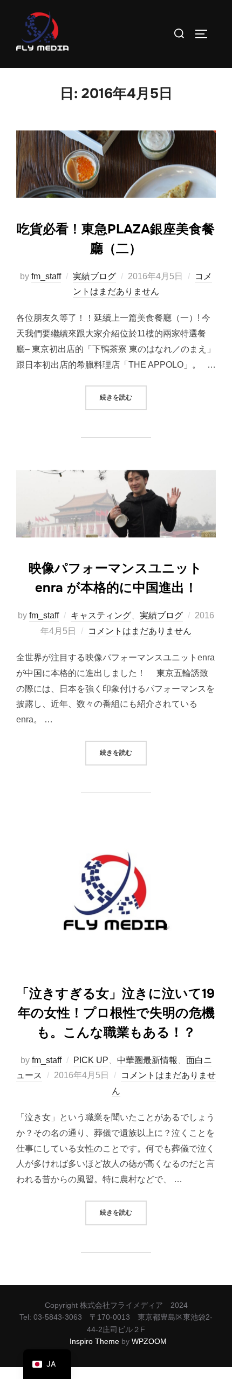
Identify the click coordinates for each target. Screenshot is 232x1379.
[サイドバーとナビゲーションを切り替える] (205, 34)
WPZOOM (149, 1341)
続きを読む (123, 393)
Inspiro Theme (94, 1341)
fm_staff (46, 276)
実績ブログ (94, 276)
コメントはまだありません (140, 631)
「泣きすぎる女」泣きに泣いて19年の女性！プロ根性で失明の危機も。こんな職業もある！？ (115, 1012)
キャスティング (101, 615)
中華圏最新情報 (147, 1060)
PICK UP (90, 1060)
